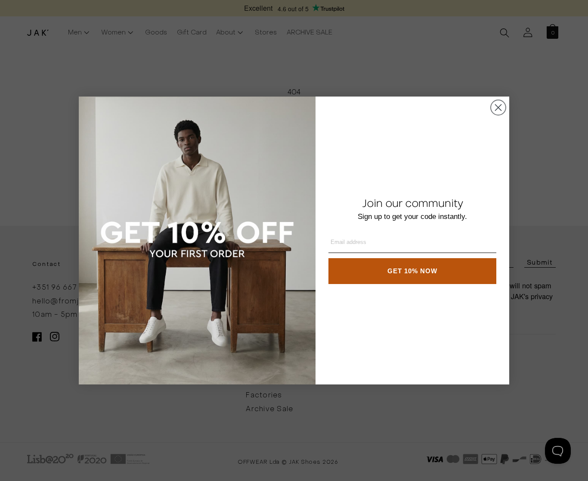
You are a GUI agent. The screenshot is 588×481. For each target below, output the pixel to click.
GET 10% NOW (412, 271)
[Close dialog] (498, 107)
